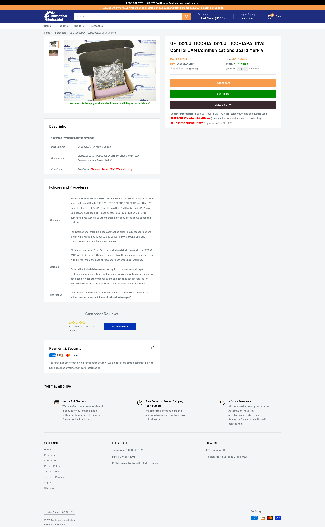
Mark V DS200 (178, 58)
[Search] (186, 16)
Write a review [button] (120, 326)
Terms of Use (52, 471)
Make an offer (223, 106)
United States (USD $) (57, 512)
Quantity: (231, 68)
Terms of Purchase (55, 476)
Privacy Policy (52, 465)
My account (247, 18)
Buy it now (223, 93)
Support (49, 482)
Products (62, 25)
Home (47, 25)
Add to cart (223, 82)
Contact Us (97, 25)
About (77, 25)
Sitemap (49, 487)
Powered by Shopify (54, 524)
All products (60, 32)
